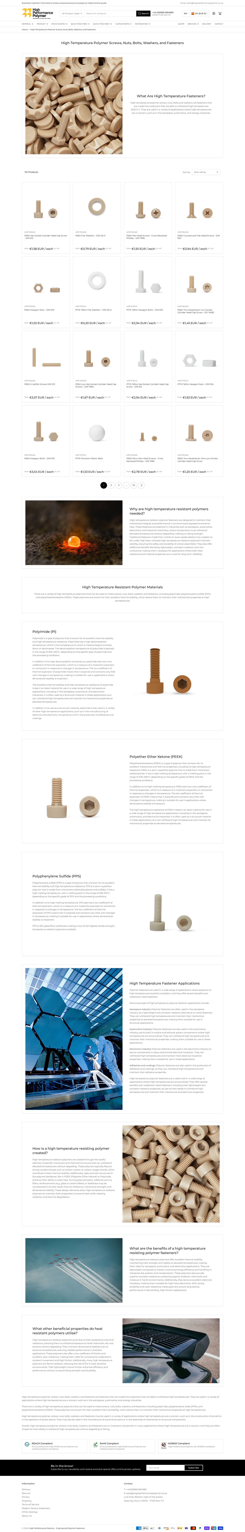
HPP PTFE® (80, 306)
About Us (27, 1515)
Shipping (26, 1500)
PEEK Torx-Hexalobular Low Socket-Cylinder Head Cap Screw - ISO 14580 (196, 311)
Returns (26, 1493)
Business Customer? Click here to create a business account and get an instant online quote (64, 3)
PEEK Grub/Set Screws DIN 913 (39, 384)
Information (141, 24)
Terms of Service (30, 1504)
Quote (181, 24)
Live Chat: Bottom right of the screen (143, 1497)
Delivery (206, 24)
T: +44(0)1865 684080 (135, 1489)
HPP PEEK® (29, 232)
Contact (219, 24)
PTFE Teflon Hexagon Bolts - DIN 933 (144, 310)
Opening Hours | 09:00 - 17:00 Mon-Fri (144, 1500)
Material (26, 24)
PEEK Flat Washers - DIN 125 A (90, 235)
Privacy (25, 1497)
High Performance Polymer (41, 1528)
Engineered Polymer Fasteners (70, 1528)
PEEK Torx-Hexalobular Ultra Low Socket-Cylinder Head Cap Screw (198, 459)
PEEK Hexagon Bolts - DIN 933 (39, 458)
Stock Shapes (58, 24)
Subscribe (193, 1467)
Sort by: (187, 172)
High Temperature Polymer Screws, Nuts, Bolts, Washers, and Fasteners (63, 29)
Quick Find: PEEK (79, 24)
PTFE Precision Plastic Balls (89, 458)
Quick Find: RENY (101, 24)
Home (25, 29)
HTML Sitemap (30, 1512)
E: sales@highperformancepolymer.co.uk (145, 1493)
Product (41, 24)
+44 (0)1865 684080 (163, 12)
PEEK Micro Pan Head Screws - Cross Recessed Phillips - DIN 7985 (144, 459)
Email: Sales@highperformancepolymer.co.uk (201, 3)
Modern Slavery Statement (36, 1508)
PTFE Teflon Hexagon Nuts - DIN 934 (196, 384)
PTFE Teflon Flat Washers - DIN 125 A (93, 310)
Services (192, 24)
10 (134, 485)
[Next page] (141, 485)
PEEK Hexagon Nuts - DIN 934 (39, 310)
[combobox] (117, 13)
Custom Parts (122, 24)
